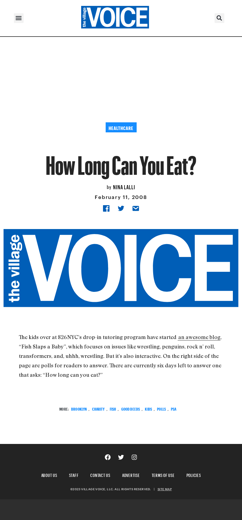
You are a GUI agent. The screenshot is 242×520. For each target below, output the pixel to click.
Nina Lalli (124, 186)
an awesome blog (199, 337)
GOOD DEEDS (130, 408)
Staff (74, 474)
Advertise (131, 474)
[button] (19, 18)
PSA (173, 408)
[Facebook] (108, 457)
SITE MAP (165, 489)
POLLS (161, 408)
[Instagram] (134, 457)
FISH (113, 408)
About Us (49, 474)
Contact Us (100, 474)
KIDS (148, 408)
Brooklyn (79, 408)
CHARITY (98, 408)
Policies (194, 474)
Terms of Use (163, 474)
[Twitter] (121, 457)
